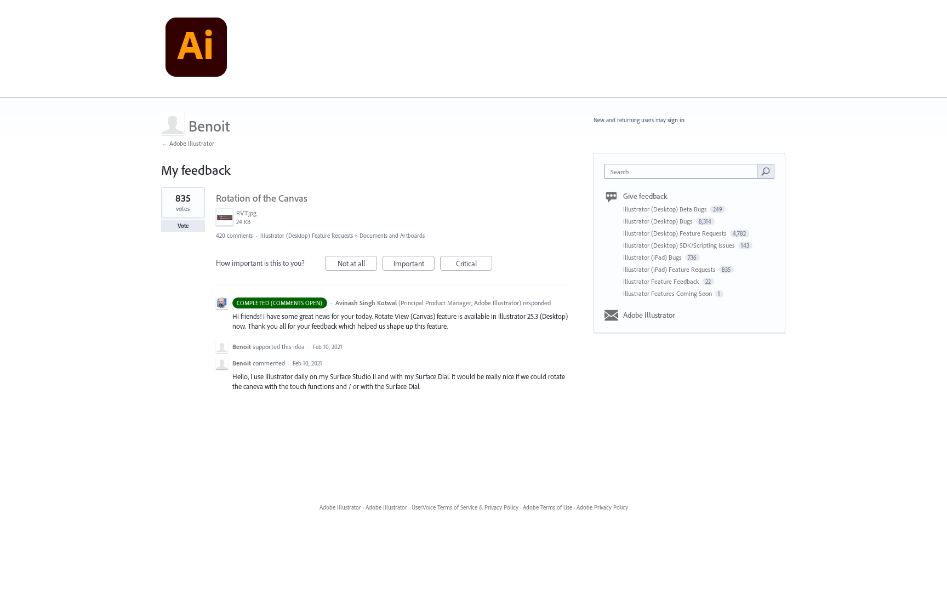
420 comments (234, 235)
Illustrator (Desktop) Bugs (658, 221)
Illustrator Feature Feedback (662, 281)
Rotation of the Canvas (261, 198)
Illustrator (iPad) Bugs (653, 257)
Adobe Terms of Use (547, 507)
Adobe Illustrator (649, 315)
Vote (183, 226)
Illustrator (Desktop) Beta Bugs (666, 209)
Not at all (357, 265)
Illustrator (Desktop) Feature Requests (306, 235)
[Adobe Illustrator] (196, 49)
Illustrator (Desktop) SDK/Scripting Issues (680, 245)
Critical (474, 265)
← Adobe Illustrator (187, 143)
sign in (676, 120)
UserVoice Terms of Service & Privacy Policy (465, 507)
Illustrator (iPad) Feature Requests (670, 269)
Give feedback (645, 196)
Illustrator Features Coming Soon (668, 293)
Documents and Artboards (392, 235)
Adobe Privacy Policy (602, 507)
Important (414, 265)
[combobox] (683, 171)
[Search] (765, 171)
